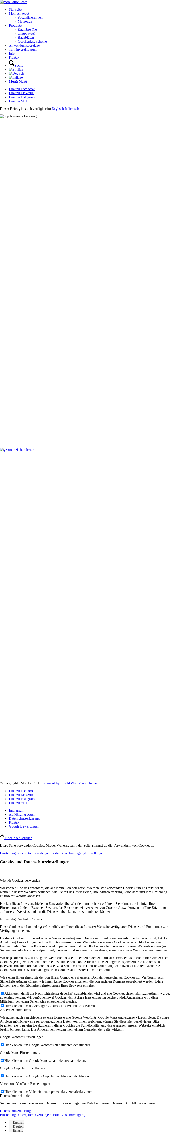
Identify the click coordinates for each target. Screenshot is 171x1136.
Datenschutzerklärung (15, 1111)
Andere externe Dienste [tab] (16, 1010)
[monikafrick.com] (13, 2)
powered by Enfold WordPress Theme (70, 783)
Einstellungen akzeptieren (18, 853)
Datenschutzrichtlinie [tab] (15, 1096)
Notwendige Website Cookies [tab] (21, 919)
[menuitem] (90, 10)
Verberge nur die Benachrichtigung (60, 853)
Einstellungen (94, 853)
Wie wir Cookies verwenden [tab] (20, 880)
